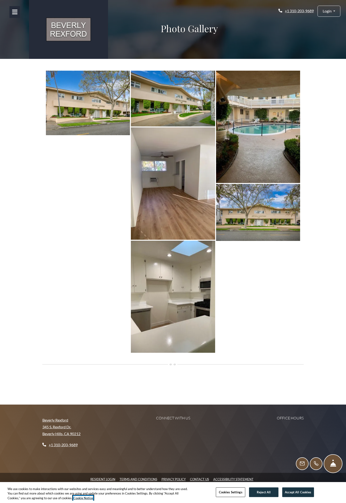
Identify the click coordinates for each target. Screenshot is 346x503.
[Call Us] (316, 463)
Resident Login (102, 479)
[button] (329, 11)
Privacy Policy (173, 479)
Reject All (264, 492)
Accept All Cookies (298, 492)
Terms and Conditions (138, 479)
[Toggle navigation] (14, 12)
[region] (173, 492)
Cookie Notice (83, 498)
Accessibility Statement (233, 479)
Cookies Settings (230, 492)
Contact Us (199, 479)
